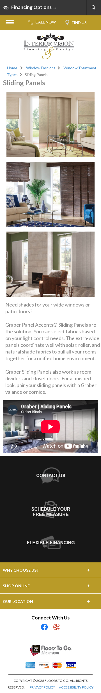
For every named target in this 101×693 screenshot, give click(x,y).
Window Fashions (40, 68)
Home (12, 68)
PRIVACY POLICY (42, 687)
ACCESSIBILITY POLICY (76, 687)
